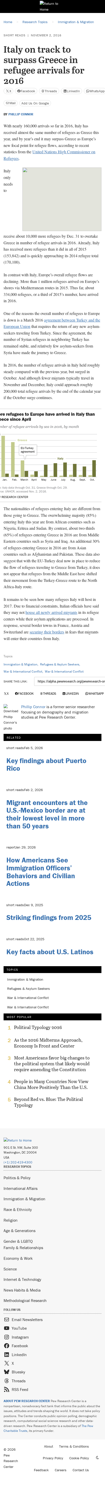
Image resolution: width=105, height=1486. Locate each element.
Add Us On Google (35, 103)
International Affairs (20, 1188)
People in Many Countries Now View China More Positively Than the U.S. (51, 1084)
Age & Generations (19, 1230)
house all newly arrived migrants (51, 612)
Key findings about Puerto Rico (46, 764)
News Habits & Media (22, 1290)
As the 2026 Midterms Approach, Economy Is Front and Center (48, 1043)
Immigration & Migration (20, 664)
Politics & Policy (17, 1177)
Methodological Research (25, 1300)
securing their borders (47, 631)
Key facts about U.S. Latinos (49, 951)
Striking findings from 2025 (48, 917)
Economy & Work (18, 1258)
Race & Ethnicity (18, 1209)
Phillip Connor (20, 114)
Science (10, 1268)
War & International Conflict (23, 671)
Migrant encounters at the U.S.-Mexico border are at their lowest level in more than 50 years (47, 814)
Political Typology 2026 (38, 1027)
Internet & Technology (22, 1279)
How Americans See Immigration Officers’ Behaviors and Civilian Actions (40, 872)
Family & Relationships (23, 1247)
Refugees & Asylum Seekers (59, 664)
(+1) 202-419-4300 (18, 1162)
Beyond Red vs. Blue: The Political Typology (48, 1102)
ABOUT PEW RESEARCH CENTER (27, 1401)
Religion (11, 1220)
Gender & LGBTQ (18, 1241)
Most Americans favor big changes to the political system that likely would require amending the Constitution (52, 1063)
